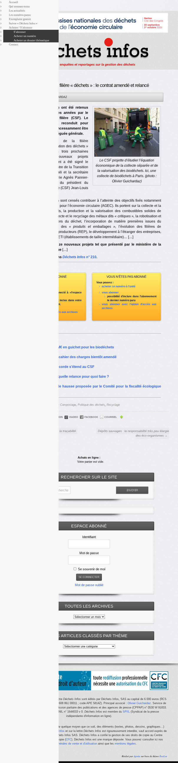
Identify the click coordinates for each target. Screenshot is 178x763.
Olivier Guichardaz (139, 703)
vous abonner (110, 292)
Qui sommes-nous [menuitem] (19, 6)
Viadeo (73, 417)
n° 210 (79, 257)
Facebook (91, 417)
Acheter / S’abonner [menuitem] (20, 27)
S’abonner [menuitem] (20, 31)
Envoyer (132, 490)
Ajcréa (137, 756)
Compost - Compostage (61, 404)
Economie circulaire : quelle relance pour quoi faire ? (65, 376)
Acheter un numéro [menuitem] (25, 36)
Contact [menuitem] (13, 44)
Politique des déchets (91, 404)
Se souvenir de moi (91, 569)
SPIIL (126, 711)
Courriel (110, 417)
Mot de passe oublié (89, 585)
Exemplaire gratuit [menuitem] (20, 19)
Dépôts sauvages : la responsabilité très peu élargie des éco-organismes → (133, 433)
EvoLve (163, 756)
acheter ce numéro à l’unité (118, 286)
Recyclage (113, 404)
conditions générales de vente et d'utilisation (69, 743)
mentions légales (125, 743)
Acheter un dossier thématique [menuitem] (31, 40)
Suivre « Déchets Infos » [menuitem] (23, 23)
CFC (68, 739)
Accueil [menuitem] (13, 2)
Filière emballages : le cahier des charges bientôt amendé (69, 357)
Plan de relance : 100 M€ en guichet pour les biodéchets (68, 347)
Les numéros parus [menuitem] (20, 15)
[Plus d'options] (121, 417)
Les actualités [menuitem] (17, 10)
